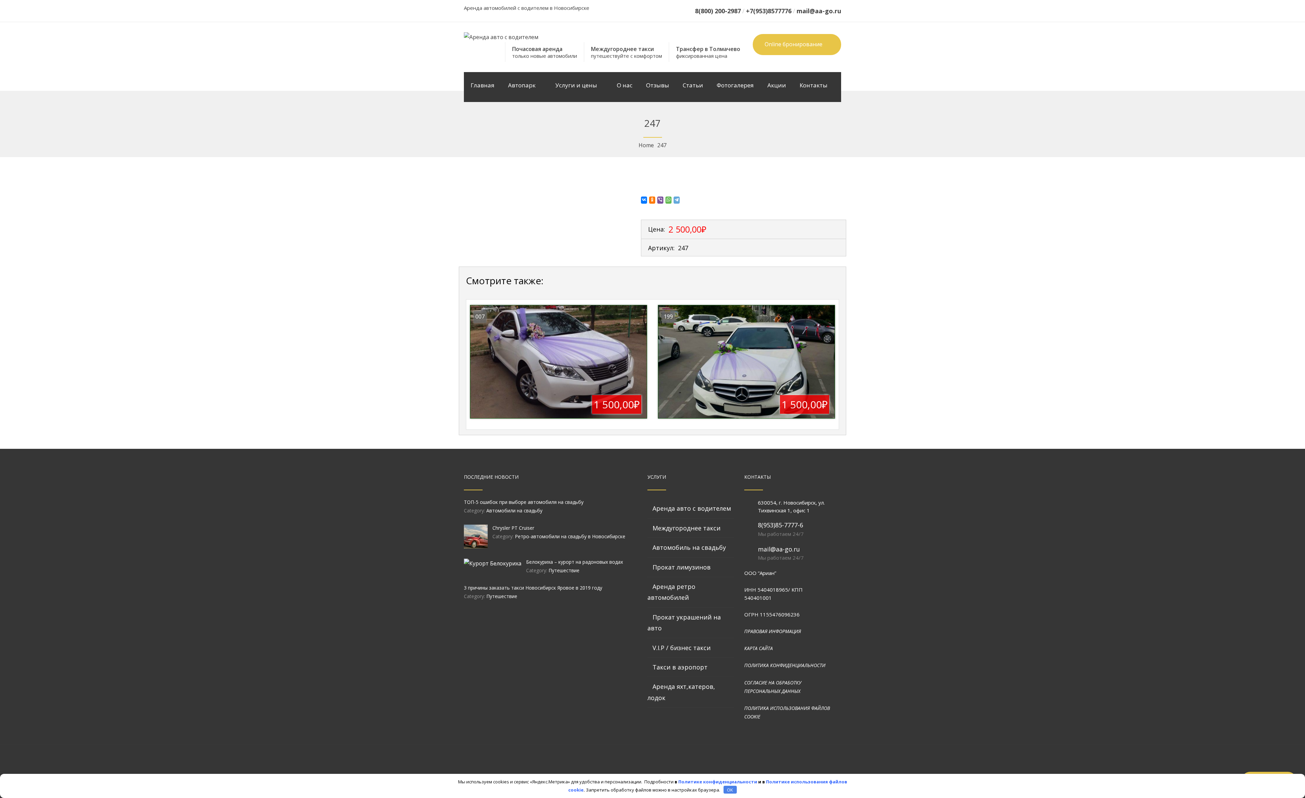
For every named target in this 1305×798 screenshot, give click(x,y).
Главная (482, 85)
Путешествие (564, 570)
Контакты (814, 85)
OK (730, 790)
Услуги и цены (576, 85)
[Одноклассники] (652, 200)
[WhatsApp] (668, 200)
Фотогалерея (735, 85)
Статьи (693, 85)
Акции (776, 85)
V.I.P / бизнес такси (681, 648)
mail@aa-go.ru (779, 549)
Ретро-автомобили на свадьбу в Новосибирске (570, 536)
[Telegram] (677, 200)
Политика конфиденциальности (784, 665)
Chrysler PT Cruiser (513, 528)
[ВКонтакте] (644, 200)
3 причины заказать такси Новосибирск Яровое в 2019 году (533, 587)
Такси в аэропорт (680, 667)
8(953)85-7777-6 (780, 525)
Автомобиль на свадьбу (689, 547)
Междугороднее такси (686, 528)
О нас (624, 85)
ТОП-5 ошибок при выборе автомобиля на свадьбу (524, 502)
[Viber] (660, 200)
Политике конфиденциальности (717, 782)
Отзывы (657, 85)
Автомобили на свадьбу (514, 510)
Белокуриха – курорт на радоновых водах (574, 562)
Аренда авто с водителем (691, 508)
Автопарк (522, 85)
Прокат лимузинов (681, 567)
